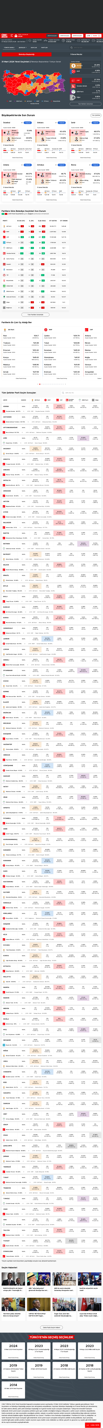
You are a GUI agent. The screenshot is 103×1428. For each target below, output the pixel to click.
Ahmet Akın (9, 527)
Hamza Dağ (84, 138)
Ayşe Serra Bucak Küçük (13, 675)
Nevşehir (7, 1040)
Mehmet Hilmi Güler (12, 1066)
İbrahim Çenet (10, 1076)
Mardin (6, 998)
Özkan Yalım (9, 1214)
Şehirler (22, 47)
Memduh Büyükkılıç (11, 897)
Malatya (6, 364)
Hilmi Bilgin (38, 1140)
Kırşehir (6, 924)
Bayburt (7, 554)
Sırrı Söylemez (10, 1034)
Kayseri (6, 892)
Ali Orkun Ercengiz (11, 612)
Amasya (6, 459)
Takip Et (27, 122)
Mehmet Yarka (10, 1161)
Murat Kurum (16, 138)
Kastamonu (8, 881)
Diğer (78, 97)
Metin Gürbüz (10, 1129)
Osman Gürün (35, 1024)
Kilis (5, 934)
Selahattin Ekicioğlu (12, 928)
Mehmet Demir (40, 548)
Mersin (87, 343)
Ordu (5, 1061)
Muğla (87, 357)
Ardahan (7, 491)
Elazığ (6, 702)
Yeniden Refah (82, 86)
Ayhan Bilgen (39, 876)
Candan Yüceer (10, 1171)
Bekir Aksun (9, 717)
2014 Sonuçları (77, 35)
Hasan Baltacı (10, 886)
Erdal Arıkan (9, 580)
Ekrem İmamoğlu (15, 131)
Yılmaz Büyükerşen (39, 738)
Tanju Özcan (9, 601)
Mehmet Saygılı (39, 907)
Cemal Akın (45, 538)
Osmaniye (7, 1072)
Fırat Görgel (9, 844)
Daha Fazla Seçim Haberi (51, 1327)
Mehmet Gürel (10, 1235)
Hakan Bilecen (10, 939)
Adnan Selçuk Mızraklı (47, 675)
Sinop (5, 1124)
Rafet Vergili (40, 855)
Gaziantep (7, 744)
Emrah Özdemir (10, 1055)
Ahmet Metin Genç (11, 1193)
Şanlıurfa (7, 1146)
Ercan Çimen (43, 770)
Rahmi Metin (9, 1087)
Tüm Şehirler (96, 115)
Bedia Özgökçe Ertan (42, 1224)
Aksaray (7, 448)
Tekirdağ (7, 1167)
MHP (78, 71)
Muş (5, 1029)
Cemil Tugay (84, 131)
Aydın (5, 512)
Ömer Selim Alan (41, 1256)
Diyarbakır (7, 670)
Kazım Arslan (10, 1245)
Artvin (6, 501)
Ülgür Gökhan (39, 633)
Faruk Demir (9, 495)
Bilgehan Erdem (10, 506)
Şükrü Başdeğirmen (12, 812)
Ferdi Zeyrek (10, 992)
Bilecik (6, 565)
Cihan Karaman (42, 781)
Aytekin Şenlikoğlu (40, 759)
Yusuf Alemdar (10, 1097)
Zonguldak (89, 372)
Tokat (46, 343)
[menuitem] (34, 90)
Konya (6, 357)
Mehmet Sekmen (11, 728)
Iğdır (5, 797)
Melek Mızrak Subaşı (12, 569)
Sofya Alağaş (10, 1119)
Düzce (5, 681)
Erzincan (47, 372)
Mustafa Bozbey (85, 174)
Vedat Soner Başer (11, 770)
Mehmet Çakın (40, 1214)
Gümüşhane (49, 357)
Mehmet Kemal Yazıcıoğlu (13, 1182)
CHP (78, 80)
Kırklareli (47, 364)
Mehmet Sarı (39, 464)
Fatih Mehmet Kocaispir (17, 180)
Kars (5, 871)
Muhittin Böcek (51, 174)
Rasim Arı (9, 1045)
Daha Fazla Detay (17, 157)
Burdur (6, 607)
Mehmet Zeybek (41, 432)
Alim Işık (37, 971)
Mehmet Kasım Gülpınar (13, 1150)
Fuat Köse (9, 759)
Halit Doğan (9, 1108)
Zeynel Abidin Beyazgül (50, 1150)
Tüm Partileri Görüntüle (85, 104)
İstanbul (7, 818)
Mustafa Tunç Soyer (40, 833)
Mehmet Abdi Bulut (42, 939)
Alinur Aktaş (84, 180)
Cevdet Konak (10, 1203)
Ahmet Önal (9, 907)
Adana (6, 406)
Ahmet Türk (9, 1002)
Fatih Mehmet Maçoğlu (41, 1203)
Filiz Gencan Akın (11, 696)
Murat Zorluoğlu (44, 1193)
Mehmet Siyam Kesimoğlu (44, 918)
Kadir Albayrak (39, 1171)
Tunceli (6, 1198)
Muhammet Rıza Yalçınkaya (14, 538)
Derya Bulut (9, 918)
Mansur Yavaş (50, 131)
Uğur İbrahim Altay (11, 960)
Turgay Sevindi (10, 464)
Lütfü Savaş (39, 791)
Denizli (6, 660)
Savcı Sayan (38, 443)
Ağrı (5, 438)
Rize (5, 335)
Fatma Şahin (9, 749)
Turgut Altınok (51, 138)
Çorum (6, 649)
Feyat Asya (41, 1034)
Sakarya (7, 1093)
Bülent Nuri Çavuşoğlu (12, 664)
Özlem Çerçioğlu (11, 517)
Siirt (5, 1114)
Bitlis (5, 586)
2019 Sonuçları (64, 35)
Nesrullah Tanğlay (11, 590)
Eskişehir (7, 734)
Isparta (6, 808)
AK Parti (79, 65)
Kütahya (7, 966)
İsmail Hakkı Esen (11, 643)
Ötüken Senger (10, 876)
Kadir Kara (38, 1076)
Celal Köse (39, 1245)
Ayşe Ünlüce (9, 738)
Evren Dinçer (10, 453)
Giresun (88, 364)
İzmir (5, 829)
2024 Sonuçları (52, 35)
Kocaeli (6, 945)
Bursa (6, 617)
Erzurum (6, 350)
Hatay (5, 786)
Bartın (6, 533)
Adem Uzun (9, 1140)
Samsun (6, 1103)
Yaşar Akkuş (42, 802)
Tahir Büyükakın (10, 950)
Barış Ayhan (37, 1129)
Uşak (5, 1209)
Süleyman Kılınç (47, 421)
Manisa (88, 350)
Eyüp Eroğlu (47, 1182)
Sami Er (8, 981)
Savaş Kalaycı (10, 865)
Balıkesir (7, 522)
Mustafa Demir (40, 1108)
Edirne (6, 691)
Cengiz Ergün (38, 992)
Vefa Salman (38, 1235)
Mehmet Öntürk (10, 791)
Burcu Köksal (10, 432)
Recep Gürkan (40, 696)
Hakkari (6, 776)
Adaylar (34, 47)
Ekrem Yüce (41, 1097)
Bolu (5, 596)
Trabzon (6, 343)
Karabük (7, 850)
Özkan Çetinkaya (11, 855)
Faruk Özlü (9, 686)
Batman (6, 544)
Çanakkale (8, 628)
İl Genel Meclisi (76, 54)
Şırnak (5, 372)
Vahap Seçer (10, 1013)
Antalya (7, 480)
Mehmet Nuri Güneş (12, 802)
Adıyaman (7, 417)
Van (5, 1219)
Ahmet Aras (9, 1024)
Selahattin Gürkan (38, 981)
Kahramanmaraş (10, 839)
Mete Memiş (9, 559)
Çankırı (47, 335)
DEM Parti (80, 91)
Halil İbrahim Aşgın (11, 654)
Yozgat (6, 1241)
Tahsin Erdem (10, 1256)
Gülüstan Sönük (10, 548)
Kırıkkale (7, 903)
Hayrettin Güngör (40, 844)
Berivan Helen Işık (39, 1119)
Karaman (47, 350)
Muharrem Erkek (11, 633)
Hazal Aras (9, 443)
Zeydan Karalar (17, 174)
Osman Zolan (46, 664)
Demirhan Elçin (40, 506)
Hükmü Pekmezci (39, 559)
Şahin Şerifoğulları (11, 707)
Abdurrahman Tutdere (13, 421)
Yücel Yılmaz (38, 527)
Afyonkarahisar (10, 427)
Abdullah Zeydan (11, 1224)
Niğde (5, 1050)
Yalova (6, 1230)
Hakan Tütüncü (51, 180)
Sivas (5, 1135)
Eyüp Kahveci (10, 971)
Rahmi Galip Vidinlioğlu (41, 886)
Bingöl (6, 575)
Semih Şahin (42, 569)
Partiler (44, 47)
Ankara (88, 335)
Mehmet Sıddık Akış (12, 781)
